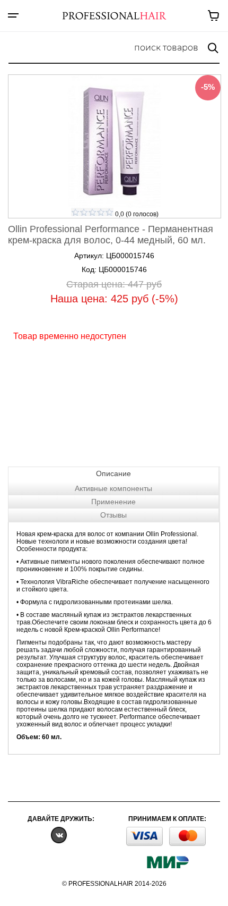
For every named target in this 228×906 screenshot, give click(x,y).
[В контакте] (58, 834)
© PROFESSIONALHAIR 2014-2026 (114, 883)
